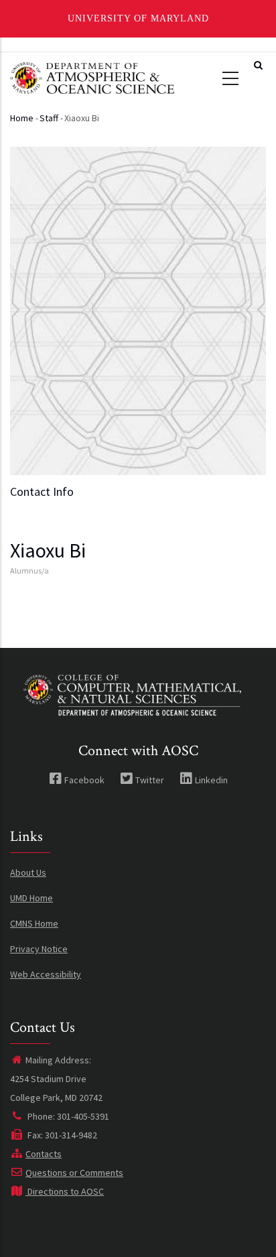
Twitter (149, 780)
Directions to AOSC (64, 1191)
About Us (28, 872)
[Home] (92, 76)
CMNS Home (34, 923)
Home (21, 118)
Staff (49, 118)
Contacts (43, 1154)
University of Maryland (138, 18)
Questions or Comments (74, 1173)
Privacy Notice (39, 949)
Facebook (84, 780)
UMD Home (31, 898)
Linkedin (211, 780)
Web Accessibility (45, 974)
